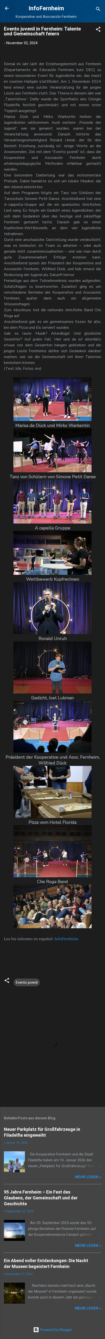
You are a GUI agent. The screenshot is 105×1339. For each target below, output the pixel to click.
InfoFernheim (46, 8)
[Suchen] (98, 9)
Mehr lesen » (88, 1177)
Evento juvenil (27, 982)
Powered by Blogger (55, 1330)
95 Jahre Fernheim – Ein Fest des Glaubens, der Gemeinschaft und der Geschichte (41, 1197)
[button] (98, 30)
